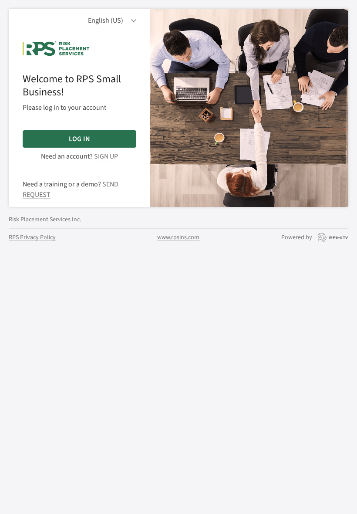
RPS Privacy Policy (32, 237)
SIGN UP (106, 156)
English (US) (105, 20)
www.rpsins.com (178, 237)
